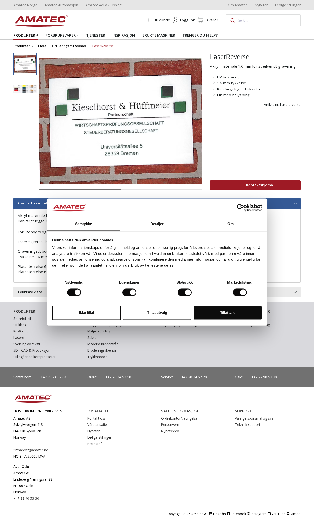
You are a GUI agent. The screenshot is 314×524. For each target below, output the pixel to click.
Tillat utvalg (157, 313)
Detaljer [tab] (157, 224)
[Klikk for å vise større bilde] (120, 120)
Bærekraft (95, 443)
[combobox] (263, 20)
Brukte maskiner (158, 35)
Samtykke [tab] (83, 224)
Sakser (92, 337)
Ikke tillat (86, 313)
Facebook (238, 513)
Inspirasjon (123, 35)
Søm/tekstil (22, 318)
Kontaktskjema (259, 184)
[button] (45, 121)
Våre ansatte (97, 424)
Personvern (170, 424)
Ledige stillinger (288, 5)
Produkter (24, 35)
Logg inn (187, 19)
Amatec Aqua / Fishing (103, 5)
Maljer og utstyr (99, 331)
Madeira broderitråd (102, 344)
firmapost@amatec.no (30, 450)
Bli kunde (161, 19)
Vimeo (295, 513)
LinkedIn (219, 513)
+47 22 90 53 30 (264, 377)
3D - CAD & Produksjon (31, 350)
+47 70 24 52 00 (53, 377)
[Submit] (232, 20)
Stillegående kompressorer (34, 356)
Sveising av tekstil (27, 344)
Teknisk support (247, 424)
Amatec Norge (25, 5)
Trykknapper (97, 356)
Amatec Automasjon (61, 5)
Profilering (21, 331)
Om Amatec (237, 5)
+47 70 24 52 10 (118, 377)
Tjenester (95, 35)
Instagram (258, 513)
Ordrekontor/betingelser (180, 418)
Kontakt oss (96, 418)
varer (212, 19)
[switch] (129, 292)
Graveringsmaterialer (69, 46)
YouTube (278, 513)
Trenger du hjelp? (200, 35)
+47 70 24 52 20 (194, 377)
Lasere (41, 46)
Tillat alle (227, 313)
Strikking (19, 324)
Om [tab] (230, 224)
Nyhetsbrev (170, 431)
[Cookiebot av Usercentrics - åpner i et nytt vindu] (240, 207)
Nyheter (261, 5)
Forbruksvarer (61, 35)
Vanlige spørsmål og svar (255, 418)
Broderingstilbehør (101, 350)
